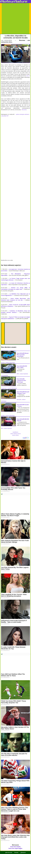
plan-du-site (8, 852)
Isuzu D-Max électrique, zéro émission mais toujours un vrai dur (15, 299)
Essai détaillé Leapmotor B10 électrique (21, 380)
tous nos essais (15, 846)
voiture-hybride (8, 428)
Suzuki (3, 415)
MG (2, 428)
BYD (18, 374)
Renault (19, 399)
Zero (27, 75)
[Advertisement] (15, 18)
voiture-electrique (10, 362)
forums (16, 852)
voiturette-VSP (5, 116)
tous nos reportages (15, 848)
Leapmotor (4, 388)
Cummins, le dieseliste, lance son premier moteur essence (15, 311)
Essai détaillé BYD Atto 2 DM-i (22, 366)
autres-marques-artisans (22, 114)
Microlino (24, 109)
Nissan (3, 362)
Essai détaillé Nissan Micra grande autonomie (23, 354)
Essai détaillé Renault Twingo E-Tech (23, 392)
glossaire (23, 852)
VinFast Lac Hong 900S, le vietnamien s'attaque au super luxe (15, 288)
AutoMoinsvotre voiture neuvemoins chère (15, 433)
